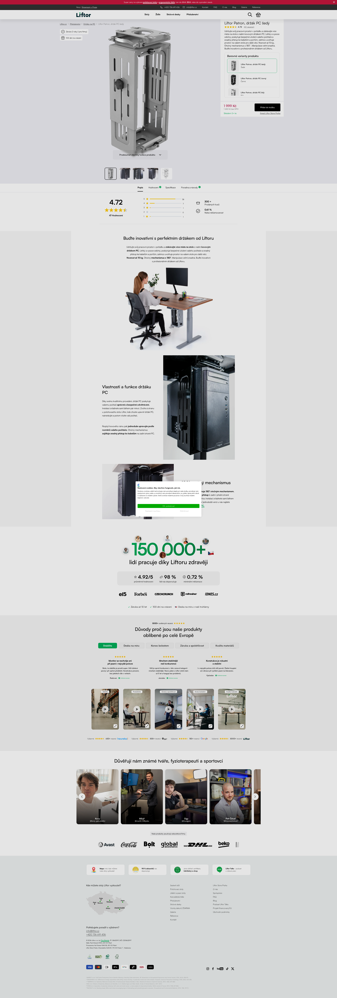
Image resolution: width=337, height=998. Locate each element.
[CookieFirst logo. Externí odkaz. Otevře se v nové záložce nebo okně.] (139, 485)
